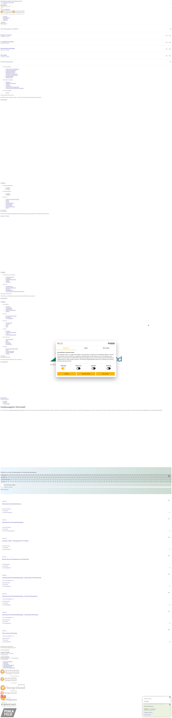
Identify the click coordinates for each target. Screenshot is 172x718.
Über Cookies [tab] (106, 348)
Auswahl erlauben (86, 373)
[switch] (78, 368)
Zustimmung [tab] (66, 348)
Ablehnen (66, 373)
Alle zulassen (105, 373)
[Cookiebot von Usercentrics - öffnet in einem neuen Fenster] (109, 344)
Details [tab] (86, 348)
